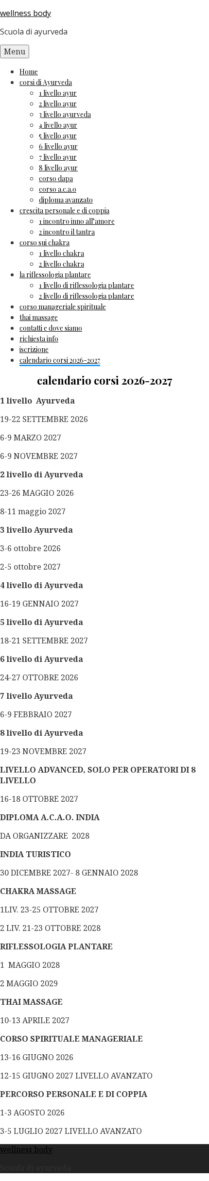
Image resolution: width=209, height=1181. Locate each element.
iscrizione (34, 349)
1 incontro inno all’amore (77, 221)
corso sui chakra (44, 242)
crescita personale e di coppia (64, 210)
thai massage (38, 317)
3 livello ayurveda (65, 114)
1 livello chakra (61, 253)
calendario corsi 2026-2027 (59, 360)
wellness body (25, 13)
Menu (14, 51)
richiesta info (38, 338)
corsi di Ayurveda (45, 82)
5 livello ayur (58, 135)
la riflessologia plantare (55, 274)
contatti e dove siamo (50, 328)
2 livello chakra (61, 264)
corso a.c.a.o (57, 189)
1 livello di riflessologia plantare (86, 285)
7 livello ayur (58, 157)
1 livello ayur (58, 93)
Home (28, 71)
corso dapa (56, 178)
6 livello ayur (58, 146)
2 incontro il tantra (67, 231)
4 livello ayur (58, 125)
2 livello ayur (58, 103)
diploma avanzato (66, 199)
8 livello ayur (58, 167)
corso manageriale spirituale (62, 306)
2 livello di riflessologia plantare (86, 296)
